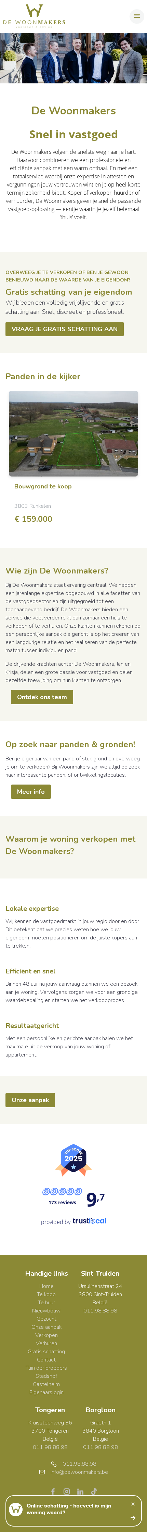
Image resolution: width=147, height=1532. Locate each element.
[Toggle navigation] (137, 16)
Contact (46, 1360)
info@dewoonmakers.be (79, 1472)
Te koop (46, 1294)
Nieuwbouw (46, 1311)
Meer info (31, 792)
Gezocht (46, 1319)
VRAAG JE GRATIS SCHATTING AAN (65, 329)
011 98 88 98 (50, 1447)
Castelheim (46, 1384)
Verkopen (46, 1335)
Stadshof (46, 1376)
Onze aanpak (30, 1100)
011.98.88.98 (100, 1311)
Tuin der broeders (46, 1368)
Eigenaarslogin (46, 1392)
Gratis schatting (46, 1351)
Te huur (46, 1302)
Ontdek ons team (42, 697)
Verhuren (46, 1343)
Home (46, 1286)
